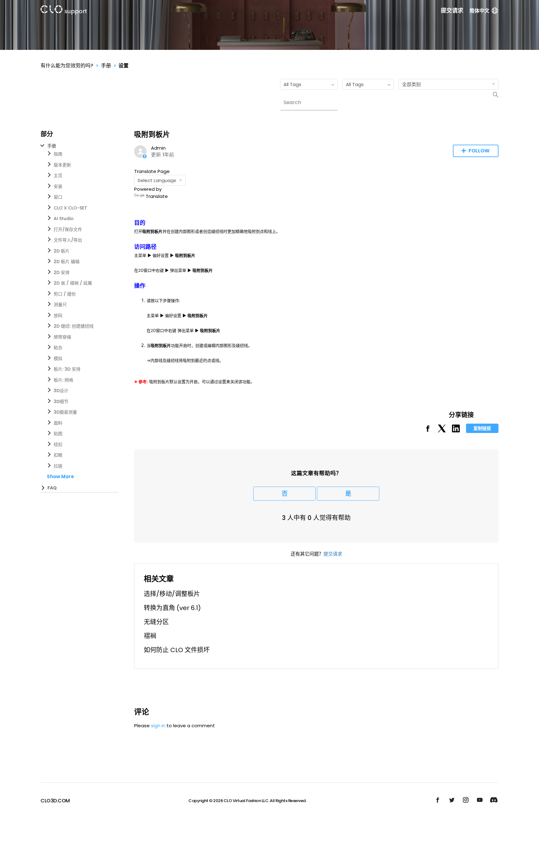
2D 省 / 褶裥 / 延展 (73, 283)
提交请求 (452, 10)
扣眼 (58, 455)
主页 (58, 175)
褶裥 (150, 636)
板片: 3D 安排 (67, 369)
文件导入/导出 (68, 240)
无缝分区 (156, 622)
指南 (58, 154)
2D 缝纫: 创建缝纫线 (74, 326)
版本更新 (62, 165)
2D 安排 (62, 272)
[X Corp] (442, 430)
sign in (158, 725)
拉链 (58, 466)
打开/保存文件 (68, 229)
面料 (58, 423)
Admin (158, 148)
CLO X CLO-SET (70, 208)
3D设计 (61, 390)
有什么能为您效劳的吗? (67, 65)
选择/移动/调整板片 (172, 593)
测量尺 (60, 304)
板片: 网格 (63, 380)
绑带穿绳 (62, 337)
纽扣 (58, 444)
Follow (479, 150)
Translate (157, 196)
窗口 (58, 197)
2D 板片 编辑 (67, 261)
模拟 (58, 358)
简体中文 (479, 10)
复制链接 (482, 428)
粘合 (58, 347)
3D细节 (61, 401)
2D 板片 (62, 251)
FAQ (52, 488)
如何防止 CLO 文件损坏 (177, 650)
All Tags (292, 84)
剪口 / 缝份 (65, 294)
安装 (58, 186)
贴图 (58, 433)
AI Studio (64, 218)
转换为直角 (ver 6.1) (172, 607)
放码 (58, 315)
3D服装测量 (65, 412)
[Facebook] (428, 430)
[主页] (64, 11)
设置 (124, 65)
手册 (106, 65)
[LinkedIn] (456, 430)
